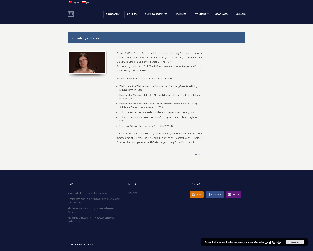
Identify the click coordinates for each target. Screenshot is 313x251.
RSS (199, 194)
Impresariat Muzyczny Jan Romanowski (87, 193)
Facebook (216, 194)
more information (273, 242)
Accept (295, 242)
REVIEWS (132, 193)
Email (236, 194)
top (199, 154)
